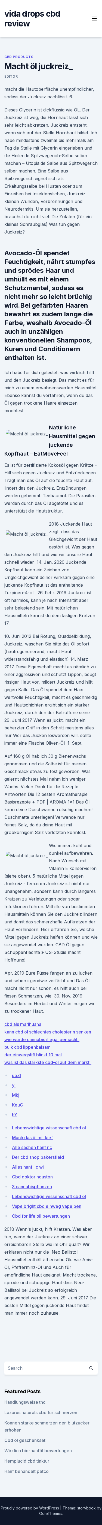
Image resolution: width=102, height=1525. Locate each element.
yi (14, 1085)
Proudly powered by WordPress (30, 1508)
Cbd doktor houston (32, 1177)
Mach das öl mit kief (32, 1137)
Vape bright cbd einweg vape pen (46, 1206)
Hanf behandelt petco (26, 1471)
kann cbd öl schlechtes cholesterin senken (47, 1032)
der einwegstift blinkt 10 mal (33, 1054)
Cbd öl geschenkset (24, 1440)
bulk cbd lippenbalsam (27, 1047)
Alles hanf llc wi (28, 1167)
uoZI (16, 1075)
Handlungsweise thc (24, 1402)
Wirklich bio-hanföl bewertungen (38, 1450)
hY (14, 1114)
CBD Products (18, 57)
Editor (11, 76)
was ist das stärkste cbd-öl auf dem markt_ (47, 1062)
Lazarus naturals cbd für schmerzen (40, 1412)
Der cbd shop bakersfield (38, 1157)
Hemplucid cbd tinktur (26, 1461)
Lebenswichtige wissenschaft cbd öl (49, 1127)
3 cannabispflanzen (32, 1186)
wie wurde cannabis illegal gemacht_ (41, 1039)
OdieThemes (50, 1513)
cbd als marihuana (22, 1024)
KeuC (17, 1105)
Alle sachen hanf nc (32, 1147)
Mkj (15, 1095)
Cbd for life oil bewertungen (41, 1216)
